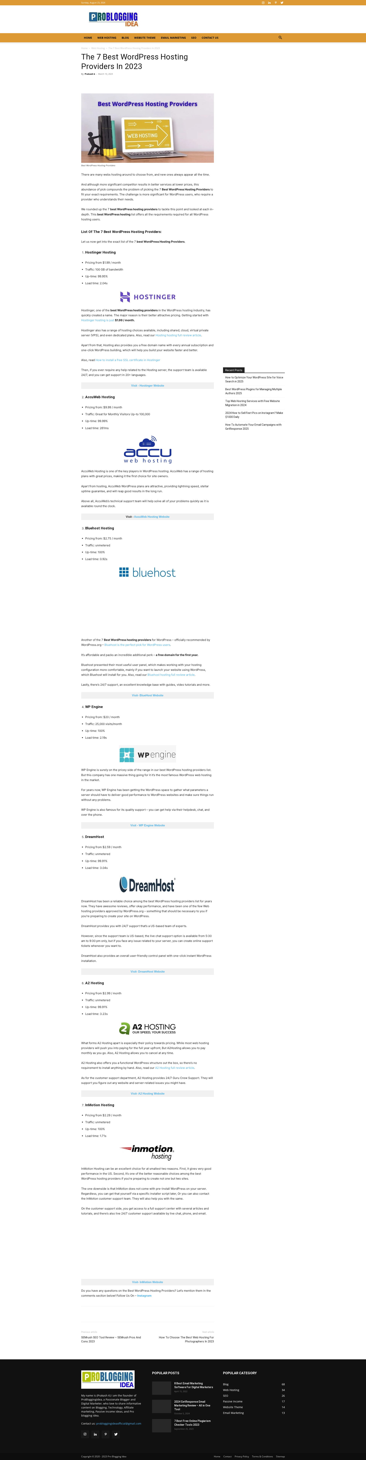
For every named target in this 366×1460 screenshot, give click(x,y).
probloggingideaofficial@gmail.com (118, 1423)
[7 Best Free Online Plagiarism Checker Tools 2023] (161, 1424)
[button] (280, 38)
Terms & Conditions (262, 1456)
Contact (227, 1456)
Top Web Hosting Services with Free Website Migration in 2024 (252, 403)
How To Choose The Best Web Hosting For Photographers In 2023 (186, 1339)
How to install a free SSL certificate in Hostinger (128, 360)
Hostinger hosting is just (98, 320)
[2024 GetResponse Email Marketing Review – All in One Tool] (161, 1405)
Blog (125, 37)
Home (88, 37)
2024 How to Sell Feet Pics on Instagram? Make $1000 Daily (254, 414)
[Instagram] (263, 2)
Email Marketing (173, 37)
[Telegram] (120, 82)
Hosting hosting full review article (178, 335)
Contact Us (210, 37)
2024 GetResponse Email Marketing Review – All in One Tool (192, 1405)
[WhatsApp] (102, 82)
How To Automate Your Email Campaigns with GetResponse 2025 (253, 426)
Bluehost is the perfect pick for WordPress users (137, 645)
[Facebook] (85, 82)
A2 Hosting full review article (174, 1068)
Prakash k (90, 73)
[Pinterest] (276, 2)
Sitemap (280, 1456)
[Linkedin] (269, 2)
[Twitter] (282, 2)
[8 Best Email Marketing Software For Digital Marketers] (161, 1386)
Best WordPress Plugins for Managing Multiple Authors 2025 (253, 391)
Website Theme (145, 37)
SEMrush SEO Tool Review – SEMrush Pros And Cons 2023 (111, 1339)
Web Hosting (106, 37)
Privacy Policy (242, 1456)
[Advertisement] (147, 609)
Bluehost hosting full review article (171, 675)
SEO (193, 37)
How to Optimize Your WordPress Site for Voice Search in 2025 (254, 379)
